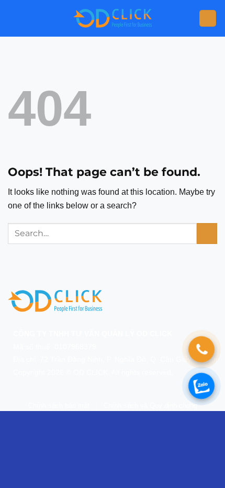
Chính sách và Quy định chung (150, 405)
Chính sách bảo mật (58, 405)
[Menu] (207, 18)
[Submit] (207, 233)
